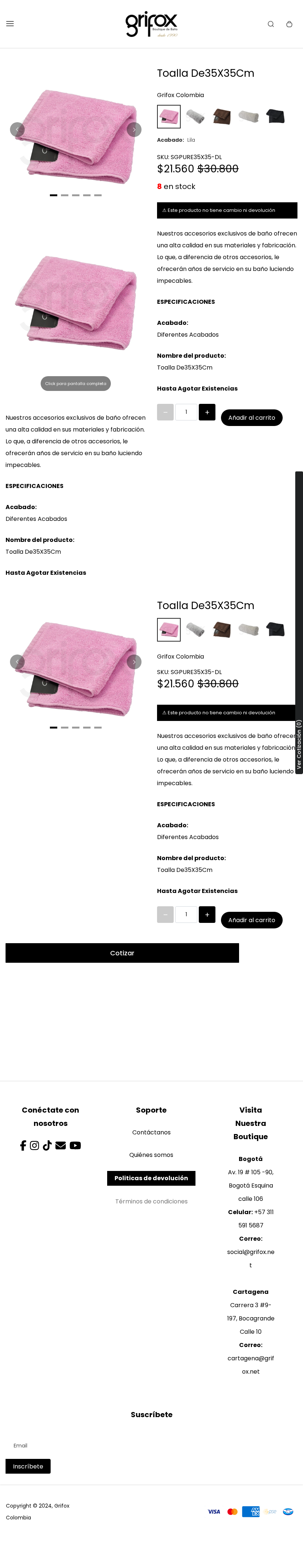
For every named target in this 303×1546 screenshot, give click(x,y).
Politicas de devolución (151, 1178)
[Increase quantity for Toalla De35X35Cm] (207, 412)
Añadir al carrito (251, 417)
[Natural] (249, 116)
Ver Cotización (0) (299, 744)
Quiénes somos (151, 1155)
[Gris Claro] (195, 116)
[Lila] (169, 116)
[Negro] (275, 116)
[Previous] (17, 129)
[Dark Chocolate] (222, 116)
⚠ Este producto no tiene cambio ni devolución (218, 210)
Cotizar (122, 953)
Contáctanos (151, 1132)
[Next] (134, 129)
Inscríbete (28, 1466)
